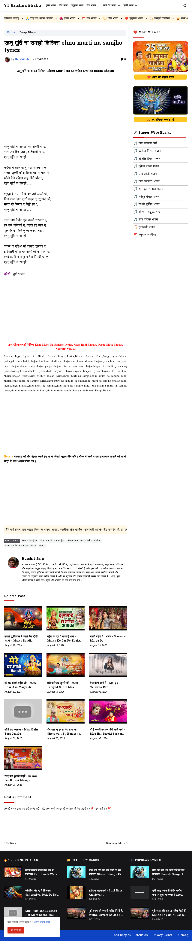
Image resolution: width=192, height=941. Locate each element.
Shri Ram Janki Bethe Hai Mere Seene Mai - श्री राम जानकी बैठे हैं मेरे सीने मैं (41, 913)
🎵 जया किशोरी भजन (147, 181)
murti (42, 545)
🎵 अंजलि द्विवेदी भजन (147, 159)
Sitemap (182, 935)
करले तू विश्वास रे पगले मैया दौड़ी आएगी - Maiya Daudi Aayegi (21, 639)
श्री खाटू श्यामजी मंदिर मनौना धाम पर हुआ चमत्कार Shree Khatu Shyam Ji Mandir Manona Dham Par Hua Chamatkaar (169, 893)
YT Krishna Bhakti (22, 6)
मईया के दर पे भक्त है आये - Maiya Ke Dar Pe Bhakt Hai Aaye (63, 639)
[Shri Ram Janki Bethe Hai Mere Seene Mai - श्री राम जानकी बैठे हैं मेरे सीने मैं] (13, 913)
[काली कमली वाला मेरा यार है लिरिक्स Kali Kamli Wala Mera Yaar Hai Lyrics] (13, 872)
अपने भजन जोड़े (42, 922)
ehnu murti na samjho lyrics (20, 545)
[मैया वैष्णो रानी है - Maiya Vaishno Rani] (108, 665)
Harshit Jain (33, 558)
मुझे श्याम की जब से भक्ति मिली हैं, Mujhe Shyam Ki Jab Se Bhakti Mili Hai (106, 913)
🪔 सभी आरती (154, 18)
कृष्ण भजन (51, 6)
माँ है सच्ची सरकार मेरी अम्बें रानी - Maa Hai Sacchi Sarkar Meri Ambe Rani (107, 732)
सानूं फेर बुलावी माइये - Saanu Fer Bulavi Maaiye (20, 778)
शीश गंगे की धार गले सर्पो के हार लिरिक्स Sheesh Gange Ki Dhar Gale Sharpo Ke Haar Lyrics (105, 873)
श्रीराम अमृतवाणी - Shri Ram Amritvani (105, 893)
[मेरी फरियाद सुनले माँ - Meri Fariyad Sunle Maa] (65, 665)
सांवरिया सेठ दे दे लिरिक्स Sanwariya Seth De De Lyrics (40, 893)
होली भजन (129, 6)
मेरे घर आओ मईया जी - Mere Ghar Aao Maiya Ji (20, 685)
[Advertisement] (65, 108)
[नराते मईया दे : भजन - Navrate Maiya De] (108, 618)
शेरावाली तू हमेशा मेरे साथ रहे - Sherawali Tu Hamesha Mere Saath (63, 732)
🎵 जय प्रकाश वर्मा (145, 143)
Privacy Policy (162, 935)
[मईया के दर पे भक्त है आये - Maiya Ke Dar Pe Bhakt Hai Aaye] (65, 618)
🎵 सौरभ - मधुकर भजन (148, 212)
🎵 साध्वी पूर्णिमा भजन (147, 204)
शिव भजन (63, 6)
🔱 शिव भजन (80, 18)
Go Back (11, 843)
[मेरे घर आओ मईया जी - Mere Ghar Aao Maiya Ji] (23, 665)
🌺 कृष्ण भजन (37, 18)
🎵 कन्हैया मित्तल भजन (147, 151)
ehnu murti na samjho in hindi (84, 540)
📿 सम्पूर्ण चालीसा (130, 18)
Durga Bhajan (29, 33)
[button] (185, 5)
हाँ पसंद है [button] (16, 930)
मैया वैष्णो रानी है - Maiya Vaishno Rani (104, 685)
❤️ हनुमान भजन (104, 18)
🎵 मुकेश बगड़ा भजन (146, 166)
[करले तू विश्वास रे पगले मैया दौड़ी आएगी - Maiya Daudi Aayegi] (23, 618)
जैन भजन (91, 6)
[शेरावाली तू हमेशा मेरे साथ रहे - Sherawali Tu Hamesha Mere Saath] (65, 711)
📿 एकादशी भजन (144, 227)
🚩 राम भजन (59, 18)
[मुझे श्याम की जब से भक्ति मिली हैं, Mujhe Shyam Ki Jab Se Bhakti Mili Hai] (76, 913)
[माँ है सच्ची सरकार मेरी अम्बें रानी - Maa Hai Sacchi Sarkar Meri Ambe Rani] (108, 711)
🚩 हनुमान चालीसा (145, 235)
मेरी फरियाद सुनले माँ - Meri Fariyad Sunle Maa (62, 685)
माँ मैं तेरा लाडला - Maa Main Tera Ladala (21, 732)
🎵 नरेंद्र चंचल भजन (146, 197)
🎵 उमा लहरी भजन (145, 174)
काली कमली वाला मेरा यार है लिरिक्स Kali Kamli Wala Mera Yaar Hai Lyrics (41, 873)
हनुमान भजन (77, 6)
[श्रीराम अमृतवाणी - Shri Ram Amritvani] (76, 892)
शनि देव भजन (109, 6)
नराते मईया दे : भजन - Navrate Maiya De (107, 639)
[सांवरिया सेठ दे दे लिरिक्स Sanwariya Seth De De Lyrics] (13, 892)
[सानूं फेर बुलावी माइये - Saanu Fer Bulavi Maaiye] (23, 758)
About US (141, 935)
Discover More (115, 843)
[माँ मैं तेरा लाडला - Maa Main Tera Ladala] (23, 711)
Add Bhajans (122, 935)
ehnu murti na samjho (52, 540)
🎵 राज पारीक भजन (146, 219)
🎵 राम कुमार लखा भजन (148, 189)
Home (11, 33)
